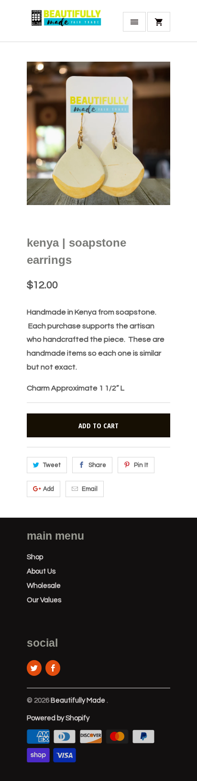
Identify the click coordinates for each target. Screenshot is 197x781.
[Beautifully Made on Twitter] (34, 668)
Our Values (44, 600)
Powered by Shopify (58, 718)
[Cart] (158, 22)
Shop (35, 557)
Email (90, 489)
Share (97, 465)
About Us (41, 571)
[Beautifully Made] (65, 24)
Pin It (141, 465)
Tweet (52, 465)
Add (48, 489)
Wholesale (44, 585)
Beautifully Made (79, 700)
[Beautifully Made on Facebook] (52, 668)
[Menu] (134, 22)
